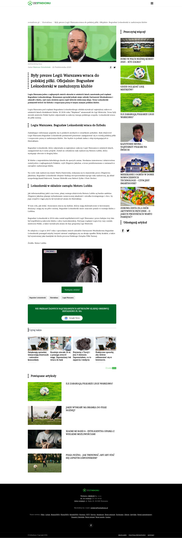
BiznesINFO (55, 515)
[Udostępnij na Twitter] (128, 231)
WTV (88, 515)
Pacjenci (82, 515)
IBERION (91, 496)
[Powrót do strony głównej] (91, 490)
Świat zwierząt (110, 515)
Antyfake (133, 515)
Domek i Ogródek (77, 517)
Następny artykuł (72, 289)
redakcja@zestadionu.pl (99, 508)
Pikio (43, 515)
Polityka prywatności (137, 535)
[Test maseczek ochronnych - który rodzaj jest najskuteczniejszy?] (72, 265)
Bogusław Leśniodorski (37, 298)
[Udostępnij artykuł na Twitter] (114, 67)
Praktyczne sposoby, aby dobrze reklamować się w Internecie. (105, 356)
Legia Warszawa (68, 298)
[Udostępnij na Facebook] (122, 231)
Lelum (47, 515)
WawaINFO (65, 515)
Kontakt (151, 535)
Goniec (108, 517)
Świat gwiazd (90, 517)
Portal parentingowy (144, 515)
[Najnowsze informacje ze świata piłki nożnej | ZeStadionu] (39, 3)
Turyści (93, 515)
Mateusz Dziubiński (42, 67)
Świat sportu (100, 517)
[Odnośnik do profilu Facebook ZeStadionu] (91, 525)
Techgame (120, 515)
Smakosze (100, 515)
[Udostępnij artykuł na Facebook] (110, 67)
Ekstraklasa (47, 22)
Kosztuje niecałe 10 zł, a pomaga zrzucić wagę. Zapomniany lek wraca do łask (60, 356)
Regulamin (122, 535)
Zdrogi (126, 515)
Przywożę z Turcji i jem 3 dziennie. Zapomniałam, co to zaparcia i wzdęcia (82, 356)
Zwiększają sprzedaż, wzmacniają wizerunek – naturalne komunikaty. (38, 356)
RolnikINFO (74, 515)
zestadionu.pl (33, 22)
